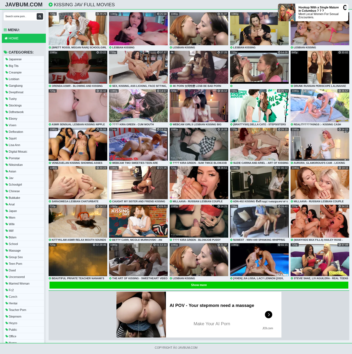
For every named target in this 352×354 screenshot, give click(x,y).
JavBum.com (24, 4)
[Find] (40, 16)
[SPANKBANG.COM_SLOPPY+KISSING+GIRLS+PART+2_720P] (259, 69)
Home (13, 38)
